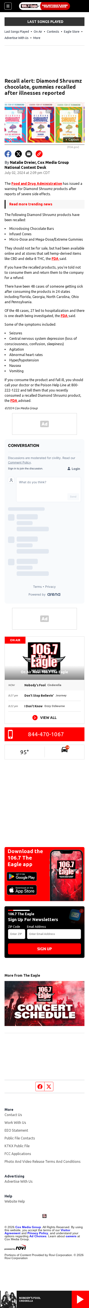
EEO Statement (16, 1130)
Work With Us (15, 1122)
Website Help (15, 1201)
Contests (53, 31)
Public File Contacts (20, 1138)
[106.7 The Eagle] (44, 6)
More (36, 38)
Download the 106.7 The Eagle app (25, 857)
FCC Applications (18, 1154)
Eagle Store (71, 31)
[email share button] (28, 153)
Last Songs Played (17, 31)
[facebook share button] (8, 153)
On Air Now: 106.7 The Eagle (44, 672)
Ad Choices (37, 1236)
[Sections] (8, 6)
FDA (55, 259)
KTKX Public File (17, 1146)
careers (71, 1236)
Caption (72, 139)
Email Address (36, 926)
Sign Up (44, 949)
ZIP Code (14, 926)
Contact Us (13, 1115)
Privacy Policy (37, 1233)
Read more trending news (30, 204)
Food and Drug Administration (36, 183)
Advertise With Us (17, 38)
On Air (38, 31)
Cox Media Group (28, 1227)
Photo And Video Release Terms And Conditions (43, 1161)
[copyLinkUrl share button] (39, 153)
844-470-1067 (46, 734)
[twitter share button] (18, 153)
